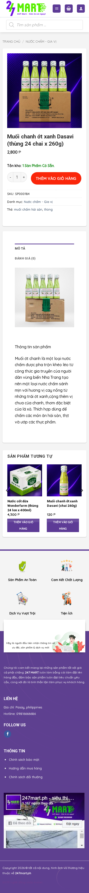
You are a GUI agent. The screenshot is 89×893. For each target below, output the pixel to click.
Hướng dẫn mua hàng (25, 768)
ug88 (14, 882)
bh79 (6, 882)
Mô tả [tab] (20, 248)
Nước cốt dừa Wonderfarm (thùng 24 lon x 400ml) (22, 505)
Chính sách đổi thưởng (26, 777)
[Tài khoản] (81, 8)
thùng (48, 209)
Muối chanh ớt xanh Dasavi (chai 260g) (62, 503)
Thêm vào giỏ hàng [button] (23, 525)
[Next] (81, 500)
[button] (57, 8)
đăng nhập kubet (30, 882)
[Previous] (8, 500)
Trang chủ (11, 41)
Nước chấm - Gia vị (41, 41)
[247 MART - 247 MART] (26, 8)
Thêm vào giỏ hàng (56, 178)
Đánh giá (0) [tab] (25, 258)
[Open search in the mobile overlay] (44, 25)
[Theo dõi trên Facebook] (7, 734)
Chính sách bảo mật (24, 760)
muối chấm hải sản (28, 209)
